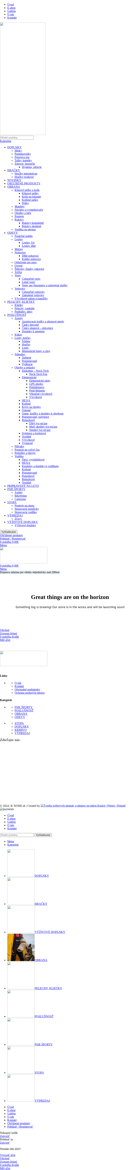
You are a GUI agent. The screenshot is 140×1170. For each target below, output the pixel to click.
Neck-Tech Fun (38, 374)
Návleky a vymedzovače (29, 209)
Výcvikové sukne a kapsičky (31, 298)
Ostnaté (26, 410)
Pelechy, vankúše (24, 308)
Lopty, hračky (23, 337)
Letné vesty (28, 282)
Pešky (25, 203)
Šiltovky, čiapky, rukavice (29, 268)
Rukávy (19, 219)
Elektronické (29, 377)
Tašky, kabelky (23, 160)
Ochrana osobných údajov (30, 692)
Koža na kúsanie (31, 196)
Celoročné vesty (31, 278)
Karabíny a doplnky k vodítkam (40, 466)
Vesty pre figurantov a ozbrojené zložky (45, 285)
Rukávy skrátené (31, 226)
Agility (19, 492)
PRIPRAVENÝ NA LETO (23, 485)
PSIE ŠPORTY (16, 489)
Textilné (26, 436)
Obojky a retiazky (25, 367)
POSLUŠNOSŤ (16, 314)
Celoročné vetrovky (33, 291)
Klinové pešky (30, 193)
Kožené (26, 403)
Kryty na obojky (31, 407)
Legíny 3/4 (28, 242)
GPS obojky (36, 383)
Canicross (20, 499)
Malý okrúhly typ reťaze (43, 426)
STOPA (12, 502)
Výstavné (27, 443)
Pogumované (29, 360)
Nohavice (20, 252)
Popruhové (28, 476)
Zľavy (18, 518)
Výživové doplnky (25, 525)
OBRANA (13, 186)
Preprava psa (22, 157)
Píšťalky (19, 446)
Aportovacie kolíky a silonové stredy (43, 321)
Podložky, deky (23, 311)
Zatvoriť (5, 1136)
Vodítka (19, 456)
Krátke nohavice (31, 259)
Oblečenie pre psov (26, 262)
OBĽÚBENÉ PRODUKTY (23, 183)
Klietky (19, 305)
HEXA (26, 400)
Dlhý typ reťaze (38, 423)
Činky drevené (30, 324)
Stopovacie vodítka (26, 512)
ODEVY (12, 232)
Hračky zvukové (24, 176)
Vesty (18, 275)
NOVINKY (14, 180)
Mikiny (19, 249)
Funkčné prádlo (24, 236)
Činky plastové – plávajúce (37, 328)
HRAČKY (13, 170)
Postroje (19, 216)
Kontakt (19, 686)
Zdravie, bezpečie (25, 163)
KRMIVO (21, 729)
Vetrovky (20, 288)
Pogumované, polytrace (35, 416)
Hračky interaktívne (26, 173)
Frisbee (26, 341)
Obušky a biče (23, 213)
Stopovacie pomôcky (27, 508)
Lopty (25, 347)
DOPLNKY (14, 147)
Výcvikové (35, 397)
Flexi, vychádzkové (33, 459)
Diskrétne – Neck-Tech (35, 370)
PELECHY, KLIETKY (21, 301)
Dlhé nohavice (30, 255)
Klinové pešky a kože (27, 190)
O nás (18, 682)
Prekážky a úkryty (25, 453)
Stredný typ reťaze (39, 430)
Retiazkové (28, 420)
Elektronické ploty (39, 380)
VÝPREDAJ (15, 515)
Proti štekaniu (37, 390)
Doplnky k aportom (33, 331)
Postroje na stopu (24, 505)
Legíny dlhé (29, 245)
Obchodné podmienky (27, 689)
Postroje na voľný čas (27, 449)
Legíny (19, 239)
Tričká (18, 272)
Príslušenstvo (36, 387)
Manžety (20, 206)
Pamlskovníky (23, 153)
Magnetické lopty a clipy (36, 351)
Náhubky (20, 354)
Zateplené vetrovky (33, 295)
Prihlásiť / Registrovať (20, 1126)
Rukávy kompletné (33, 222)
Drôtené (26, 357)
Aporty (19, 318)
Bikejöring (21, 495)
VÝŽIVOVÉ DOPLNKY (22, 522)
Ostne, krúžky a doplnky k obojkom (42, 413)
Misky (18, 150)
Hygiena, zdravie (32, 167)
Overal (18, 265)
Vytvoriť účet (7, 1155)
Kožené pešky (30, 199)
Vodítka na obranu (25, 229)
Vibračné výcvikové (40, 393)
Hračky (26, 344)
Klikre (18, 334)
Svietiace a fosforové (34, 433)
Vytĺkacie (27, 364)
